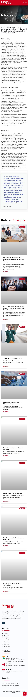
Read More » (6, 271)
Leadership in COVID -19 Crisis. (12, 493)
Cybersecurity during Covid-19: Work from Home (12, 403)
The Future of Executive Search (12, 358)
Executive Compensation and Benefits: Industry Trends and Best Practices (13, 259)
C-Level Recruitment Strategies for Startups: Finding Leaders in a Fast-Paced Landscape (14, 308)
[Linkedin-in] (3, 623)
